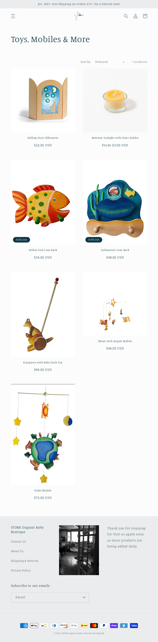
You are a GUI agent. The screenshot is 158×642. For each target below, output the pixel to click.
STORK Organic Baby (72, 633)
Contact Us (18, 541)
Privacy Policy (21, 570)
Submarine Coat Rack (115, 250)
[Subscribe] (83, 597)
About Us (17, 551)
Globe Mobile (42, 490)
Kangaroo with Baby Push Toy (42, 362)
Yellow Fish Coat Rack (43, 250)
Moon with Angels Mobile (115, 341)
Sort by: (86, 61)
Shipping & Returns (24, 560)
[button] (13, 16)
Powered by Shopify (94, 633)
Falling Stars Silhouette (42, 137)
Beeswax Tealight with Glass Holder (115, 137)
